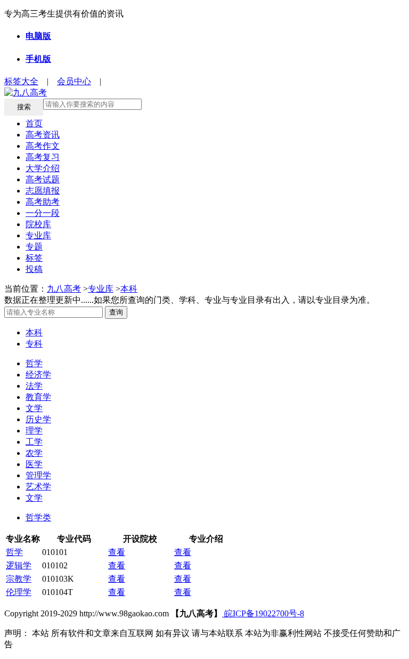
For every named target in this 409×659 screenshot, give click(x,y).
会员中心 (74, 81)
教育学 (38, 396)
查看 (116, 552)
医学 (34, 464)
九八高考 (64, 288)
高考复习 (43, 157)
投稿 (34, 269)
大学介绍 (43, 168)
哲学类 (38, 517)
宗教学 (18, 578)
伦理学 (18, 592)
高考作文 (43, 145)
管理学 (38, 475)
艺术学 (38, 486)
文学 (34, 408)
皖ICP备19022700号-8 (263, 613)
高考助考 (43, 201)
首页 (34, 123)
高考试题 (43, 179)
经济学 (38, 374)
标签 (34, 257)
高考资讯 (43, 134)
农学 (34, 452)
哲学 (34, 363)
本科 (128, 288)
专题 (34, 246)
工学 (34, 441)
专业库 (38, 235)
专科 (34, 343)
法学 (34, 385)
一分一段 (43, 213)
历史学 (38, 419)
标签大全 (21, 81)
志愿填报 (43, 190)
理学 (34, 430)
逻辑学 (18, 565)
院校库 (38, 224)
